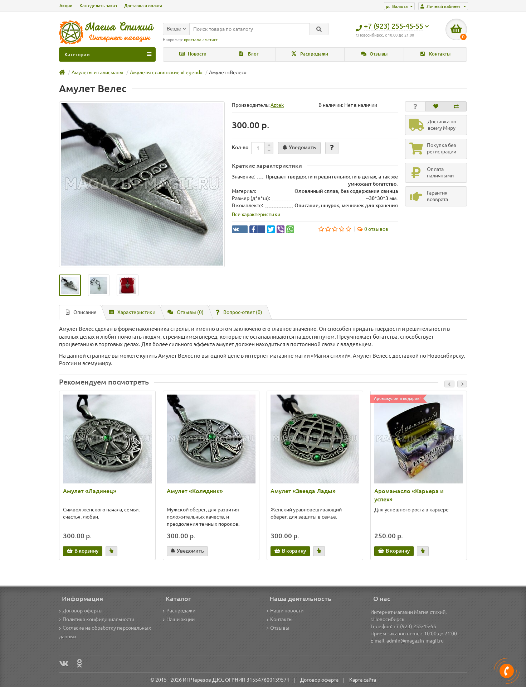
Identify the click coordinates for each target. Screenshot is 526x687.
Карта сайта (362, 680)
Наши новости (286, 611)
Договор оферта (319, 680)
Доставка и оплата (143, 5)
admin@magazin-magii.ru (415, 641)
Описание (85, 312)
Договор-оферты (83, 611)
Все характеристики (256, 214)
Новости (196, 54)
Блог (253, 54)
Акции (65, 5)
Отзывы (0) (190, 312)
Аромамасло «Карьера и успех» (409, 495)
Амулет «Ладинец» (89, 491)
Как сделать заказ (98, 5)
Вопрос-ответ (242, 312)
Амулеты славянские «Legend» (166, 72)
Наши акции (180, 619)
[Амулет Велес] (142, 184)
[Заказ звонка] (507, 671)
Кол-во (240, 147)
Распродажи (313, 54)
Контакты (439, 54)
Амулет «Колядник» (195, 491)
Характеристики (136, 312)
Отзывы (378, 54)
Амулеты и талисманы (97, 72)
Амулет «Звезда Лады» (303, 491)
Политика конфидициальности (98, 619)
